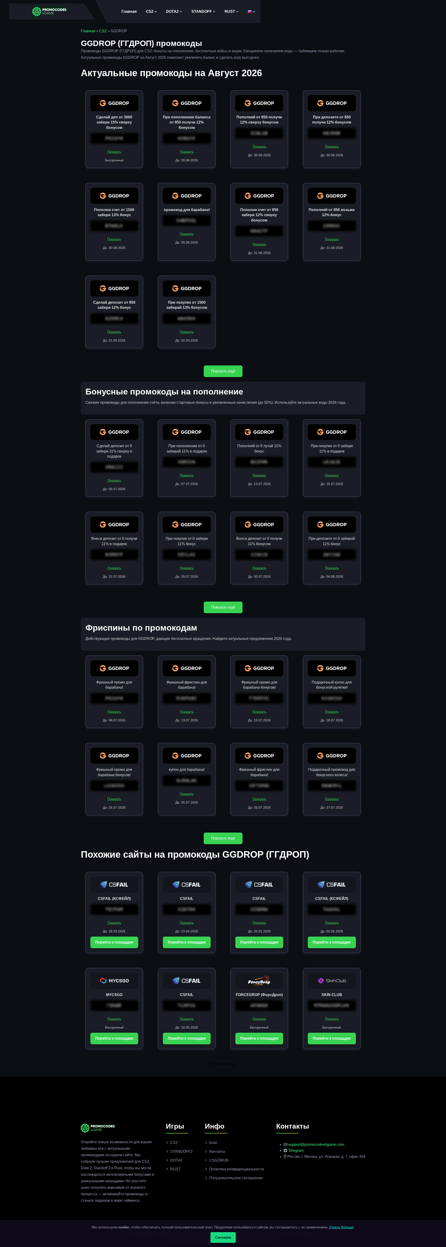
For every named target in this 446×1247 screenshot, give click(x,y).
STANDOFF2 (181, 1151)
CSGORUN (219, 1160)
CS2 (149, 11)
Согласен (223, 1237)
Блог (213, 1143)
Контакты (217, 1151)
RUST (230, 11)
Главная (129, 11)
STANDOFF (201, 11)
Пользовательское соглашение (236, 1178)
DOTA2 (172, 11)
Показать (114, 151)
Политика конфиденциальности (236, 1169)
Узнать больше (341, 1227)
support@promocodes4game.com (316, 1144)
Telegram (296, 1151)
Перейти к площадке (114, 942)
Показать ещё (223, 371)
